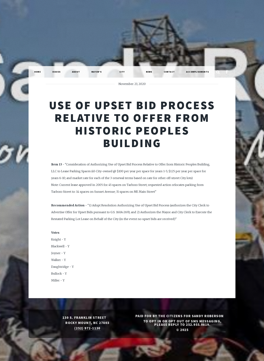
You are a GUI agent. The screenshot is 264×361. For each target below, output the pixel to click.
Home (37, 72)
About (76, 72)
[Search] (218, 72)
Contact (169, 72)
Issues (56, 72)
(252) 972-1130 (87, 328)
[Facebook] (226, 72)
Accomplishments (197, 72)
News (149, 72)
